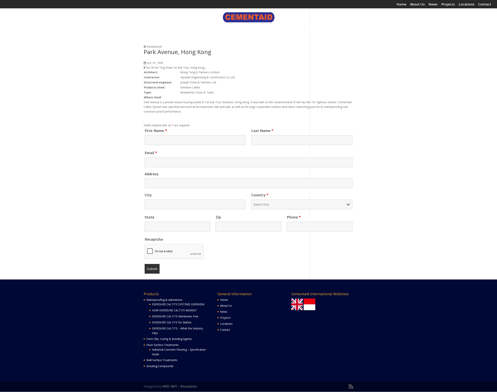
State (149, 217)
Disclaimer (189, 386)
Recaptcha (154, 239)
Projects (448, 4)
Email (151, 152)
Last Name (262, 130)
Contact (484, 4)
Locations (466, 4)
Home (401, 4)
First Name (156, 130)
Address (151, 174)
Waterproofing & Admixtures (154, 29)
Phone (294, 217)
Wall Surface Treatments (301, 29)
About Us (417, 4)
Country (259, 195)
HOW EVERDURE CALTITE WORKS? (174, 310)
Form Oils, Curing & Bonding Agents (209, 29)
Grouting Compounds (339, 29)
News (433, 4)
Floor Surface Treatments (257, 29)
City (148, 195)
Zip (218, 217)
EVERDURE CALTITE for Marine (171, 322)
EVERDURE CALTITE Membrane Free (175, 316)
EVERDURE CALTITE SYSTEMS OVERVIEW (178, 304)
